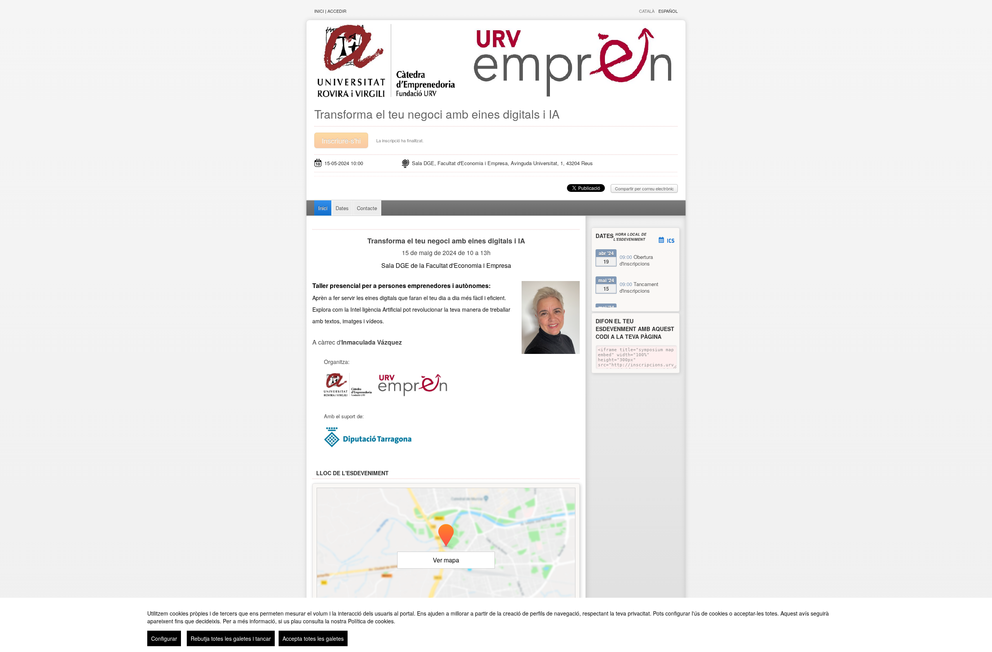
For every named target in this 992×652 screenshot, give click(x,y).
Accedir (336, 11)
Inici (319, 11)
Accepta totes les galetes (313, 638)
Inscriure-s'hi (341, 140)
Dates (342, 208)
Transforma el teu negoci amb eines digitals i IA (437, 113)
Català (646, 11)
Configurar (164, 638)
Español (668, 11)
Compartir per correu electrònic (644, 188)
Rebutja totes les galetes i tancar (231, 638)
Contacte (367, 208)
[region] (496, 625)
